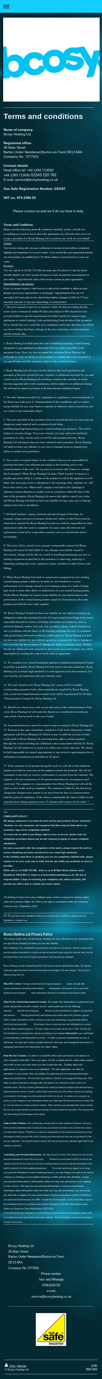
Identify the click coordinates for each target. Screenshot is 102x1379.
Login (94, 1365)
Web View (91, 1368)
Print (12, 1365)
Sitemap (21, 1365)
